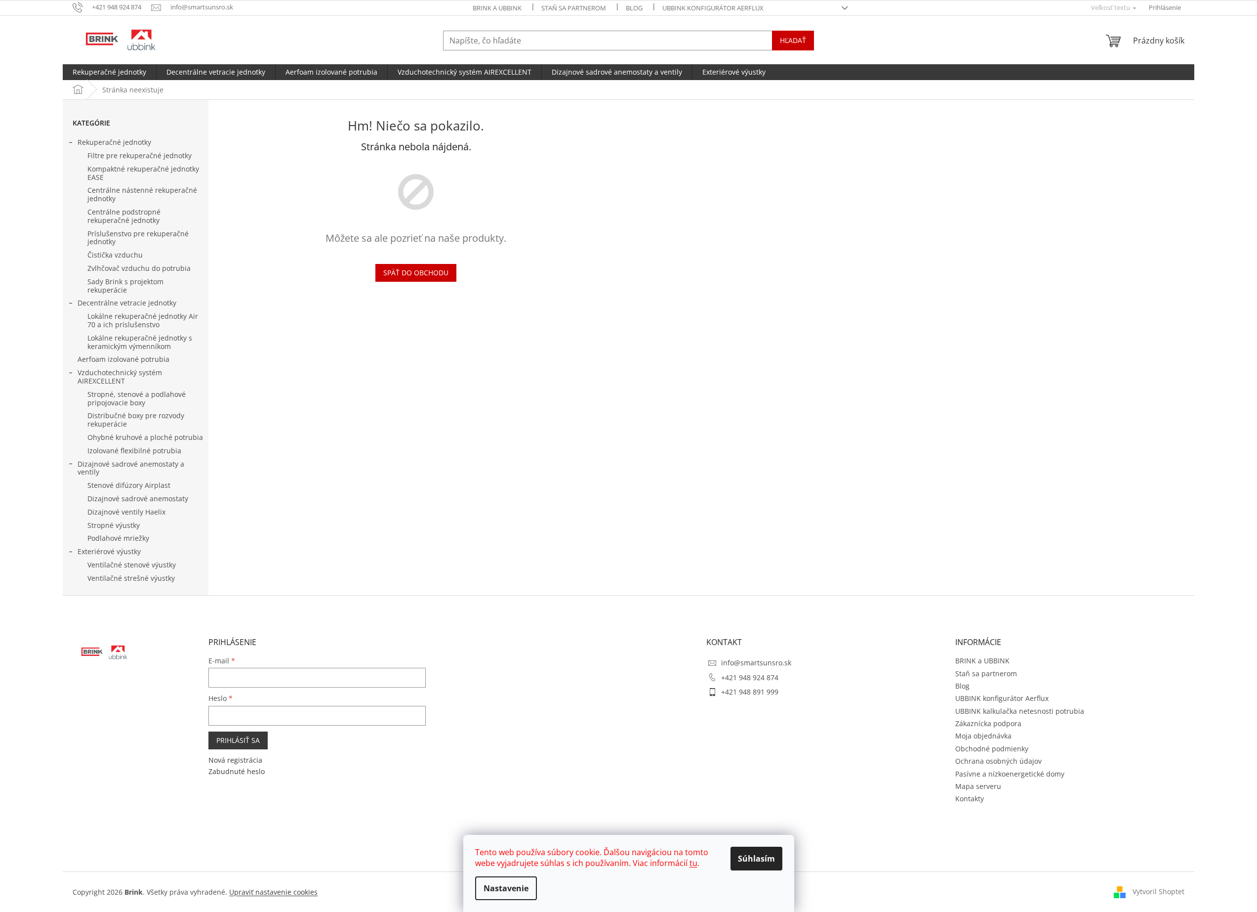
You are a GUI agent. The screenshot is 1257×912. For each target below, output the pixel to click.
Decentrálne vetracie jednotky (127, 302)
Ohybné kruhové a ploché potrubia (145, 437)
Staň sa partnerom (573, 7)
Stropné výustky (113, 525)
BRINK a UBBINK (497, 7)
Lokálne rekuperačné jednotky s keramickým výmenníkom (139, 342)
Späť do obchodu (415, 272)
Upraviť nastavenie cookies (273, 892)
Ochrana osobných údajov (998, 761)
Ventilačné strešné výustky (131, 578)
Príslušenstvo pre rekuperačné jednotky (138, 238)
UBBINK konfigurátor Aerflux (713, 7)
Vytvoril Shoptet (1158, 891)
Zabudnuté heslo (236, 771)
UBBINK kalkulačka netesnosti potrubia (1019, 711)
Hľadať (793, 40)
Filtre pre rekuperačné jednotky (139, 155)
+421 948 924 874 (749, 677)
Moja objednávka (983, 735)
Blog (634, 7)
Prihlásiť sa (238, 740)
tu (693, 863)
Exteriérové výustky (109, 551)
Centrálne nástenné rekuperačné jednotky (142, 194)
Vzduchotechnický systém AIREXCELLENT (120, 377)
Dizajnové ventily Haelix (126, 512)
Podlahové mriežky (118, 538)
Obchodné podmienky (991, 748)
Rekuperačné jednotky (114, 142)
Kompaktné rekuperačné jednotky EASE (143, 173)
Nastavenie (506, 888)
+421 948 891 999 (749, 691)
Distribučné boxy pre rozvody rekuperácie (135, 420)
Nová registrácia (235, 760)
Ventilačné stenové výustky (131, 564)
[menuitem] (109, 72)
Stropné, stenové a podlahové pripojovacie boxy (136, 398)
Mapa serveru (978, 786)
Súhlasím (756, 858)
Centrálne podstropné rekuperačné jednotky (124, 216)
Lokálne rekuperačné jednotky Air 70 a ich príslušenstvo (142, 320)
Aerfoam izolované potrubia (123, 359)
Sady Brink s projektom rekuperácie (125, 286)
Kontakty (969, 798)
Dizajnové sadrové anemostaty (137, 498)
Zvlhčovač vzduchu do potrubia (139, 268)
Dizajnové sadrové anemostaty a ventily (131, 468)
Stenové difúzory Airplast (128, 485)
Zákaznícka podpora (988, 723)
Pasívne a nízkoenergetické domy (1009, 774)
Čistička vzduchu (115, 255)
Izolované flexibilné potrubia (134, 450)
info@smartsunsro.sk (756, 662)
